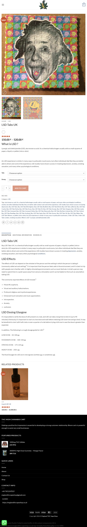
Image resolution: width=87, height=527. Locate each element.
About (4, 471)
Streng (4, 179)
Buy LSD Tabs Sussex (49, 213)
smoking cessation (15, 218)
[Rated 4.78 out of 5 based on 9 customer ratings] (43, 136)
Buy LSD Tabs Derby (13, 209)
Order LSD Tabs (73, 215)
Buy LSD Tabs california (69, 207)
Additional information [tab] (22, 235)
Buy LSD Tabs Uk (62, 213)
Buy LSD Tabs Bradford (41, 207)
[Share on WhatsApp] (3, 222)
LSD (9, 121)
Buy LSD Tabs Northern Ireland (60, 211)
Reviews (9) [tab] (37, 235)
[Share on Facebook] (7, 222)
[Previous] (6, 54)
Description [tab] (6, 235)
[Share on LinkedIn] (22, 222)
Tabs (3, 173)
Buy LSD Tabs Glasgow (64, 209)
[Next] (81, 54)
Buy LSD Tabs (13, 207)
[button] (3, 4)
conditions (41, 254)
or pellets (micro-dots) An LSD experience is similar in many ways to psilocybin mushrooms (40, 215)
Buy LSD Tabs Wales (74, 213)
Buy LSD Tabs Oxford (77, 211)
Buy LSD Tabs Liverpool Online (25, 211)
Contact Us (6, 475)
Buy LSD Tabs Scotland (23, 213)
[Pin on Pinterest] (19, 222)
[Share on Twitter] (11, 222)
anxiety (4, 204)
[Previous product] (3, 132)
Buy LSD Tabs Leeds (78, 209)
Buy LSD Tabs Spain (37, 213)
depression (72, 251)
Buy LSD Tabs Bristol (55, 207)
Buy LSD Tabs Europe (49, 209)
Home (4, 121)
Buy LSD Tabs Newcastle (43, 211)
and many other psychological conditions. (68, 202)
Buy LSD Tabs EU (37, 209)
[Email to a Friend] (15, 222)
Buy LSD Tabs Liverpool (9, 211)
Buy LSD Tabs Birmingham (26, 207)
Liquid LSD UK (6, 404)
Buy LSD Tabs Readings (9, 213)
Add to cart (20, 188)
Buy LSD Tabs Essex (26, 209)
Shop (3, 479)
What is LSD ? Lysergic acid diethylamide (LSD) (36, 218)
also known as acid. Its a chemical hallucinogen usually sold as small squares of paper (30, 202)
